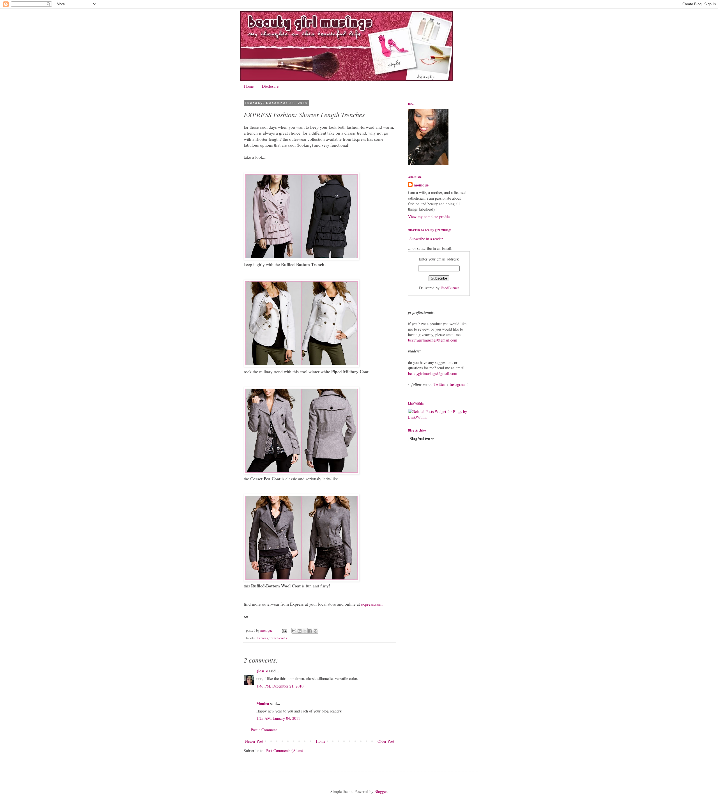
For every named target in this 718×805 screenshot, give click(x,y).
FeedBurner (450, 287)
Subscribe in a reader (426, 238)
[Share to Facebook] (310, 631)
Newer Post (254, 741)
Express (262, 638)
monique (421, 185)
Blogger (380, 791)
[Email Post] (284, 630)
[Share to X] (305, 631)
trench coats (278, 638)
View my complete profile (429, 216)
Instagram (457, 384)
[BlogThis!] (299, 631)
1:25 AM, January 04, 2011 (278, 718)
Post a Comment (264, 729)
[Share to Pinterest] (315, 631)
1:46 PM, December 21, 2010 (279, 686)
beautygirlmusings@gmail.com (432, 340)
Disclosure (270, 86)
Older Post (386, 741)
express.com (372, 604)
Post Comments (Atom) (284, 750)
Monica (262, 703)
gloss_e (262, 671)
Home (249, 86)
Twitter (439, 384)
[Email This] (294, 631)
